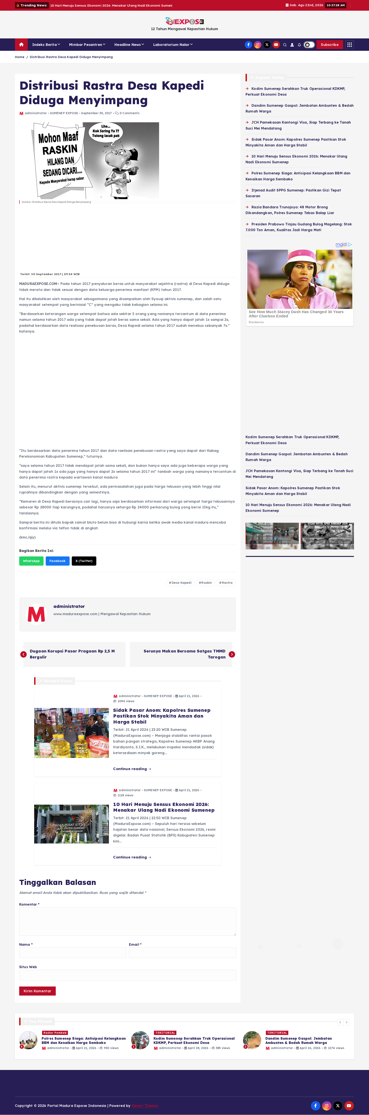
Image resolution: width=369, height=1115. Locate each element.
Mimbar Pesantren (85, 44)
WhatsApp (31, 561)
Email (135, 944)
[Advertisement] (127, 240)
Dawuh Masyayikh (281, 1032)
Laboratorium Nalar (171, 44)
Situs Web (28, 967)
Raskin (206, 583)
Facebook (58, 561)
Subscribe (330, 44)
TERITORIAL (53, 1032)
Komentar (29, 904)
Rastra (227, 583)
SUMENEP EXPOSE (64, 113)
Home (20, 57)
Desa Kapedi (182, 583)
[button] (340, 1022)
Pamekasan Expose (314, 1032)
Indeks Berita (44, 44)
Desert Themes (145, 1105)
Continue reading (130, 768)
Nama (26, 944)
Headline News (127, 44)
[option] (72, 1040)
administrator (36, 113)
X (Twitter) (84, 561)
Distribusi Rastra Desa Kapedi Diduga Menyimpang (71, 57)
